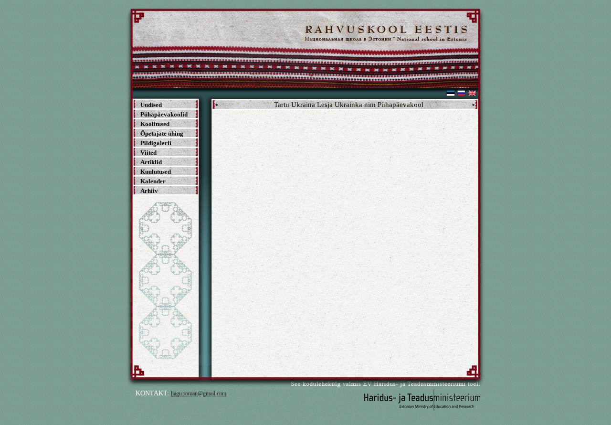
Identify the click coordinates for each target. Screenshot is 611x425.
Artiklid (151, 162)
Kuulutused (155, 171)
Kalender (153, 181)
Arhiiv (149, 190)
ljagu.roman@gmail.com (198, 393)
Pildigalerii (155, 143)
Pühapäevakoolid (164, 114)
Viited (148, 152)
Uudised (151, 104)
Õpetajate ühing (161, 133)
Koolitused (154, 124)
